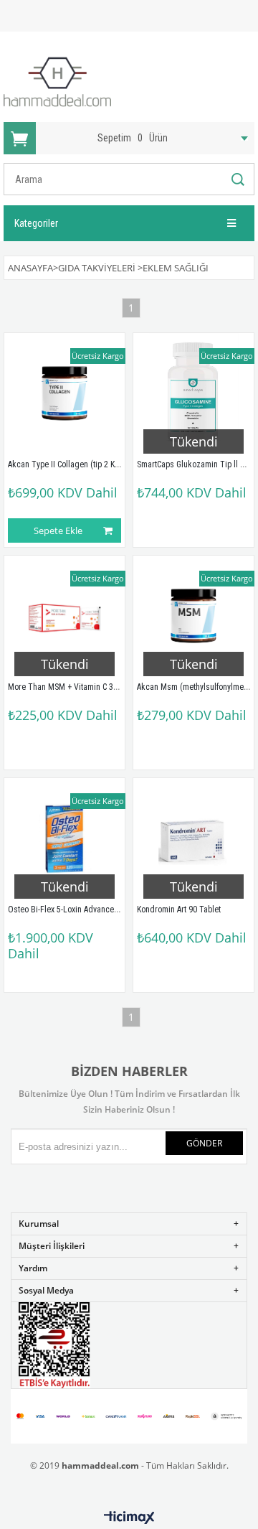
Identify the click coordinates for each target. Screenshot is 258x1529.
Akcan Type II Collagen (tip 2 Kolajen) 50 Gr (84, 464)
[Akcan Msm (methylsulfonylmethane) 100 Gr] (193, 616)
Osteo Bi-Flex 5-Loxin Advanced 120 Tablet (84, 909)
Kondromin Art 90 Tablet (179, 909)
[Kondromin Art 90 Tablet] (193, 838)
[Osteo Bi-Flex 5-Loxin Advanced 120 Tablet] (64, 838)
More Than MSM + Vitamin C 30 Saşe (72, 687)
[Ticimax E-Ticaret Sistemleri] (129, 1518)
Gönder (204, 1143)
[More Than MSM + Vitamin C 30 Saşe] (64, 616)
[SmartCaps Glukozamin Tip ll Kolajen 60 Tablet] (193, 393)
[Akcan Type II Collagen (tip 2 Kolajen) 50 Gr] (64, 393)
